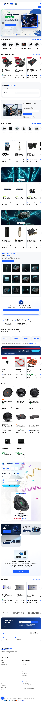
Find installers (27, 113)
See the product (24, 518)
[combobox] (19, 7)
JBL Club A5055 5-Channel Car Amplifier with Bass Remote (34, 426)
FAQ (22, 671)
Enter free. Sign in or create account (11, 485)
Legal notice (33, 698)
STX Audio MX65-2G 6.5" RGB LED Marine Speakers (19, 71)
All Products (3, 662)
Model (28, 90)
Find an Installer (24, 675)
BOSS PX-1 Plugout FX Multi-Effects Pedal (6, 155)
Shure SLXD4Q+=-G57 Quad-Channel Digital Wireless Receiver (19, 198)
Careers (2, 683)
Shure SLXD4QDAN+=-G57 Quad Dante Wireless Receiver (7, 198)
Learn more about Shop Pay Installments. (27, 573)
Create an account (21, 310)
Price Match (24, 669)
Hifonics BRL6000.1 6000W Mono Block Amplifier (7, 596)
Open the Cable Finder (8, 260)
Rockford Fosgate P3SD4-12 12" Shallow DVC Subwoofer (34, 402)
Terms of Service (4, 687)
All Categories (3, 666)
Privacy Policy (3, 685)
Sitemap (2, 689)
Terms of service (9, 698)
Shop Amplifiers (27, 531)
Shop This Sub (9, 28)
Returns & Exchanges (25, 666)
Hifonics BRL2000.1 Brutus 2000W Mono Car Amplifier (32, 596)
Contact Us (24, 662)
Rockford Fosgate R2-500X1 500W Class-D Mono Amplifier (7, 450)
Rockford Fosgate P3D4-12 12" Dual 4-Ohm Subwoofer (21, 402)
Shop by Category (4, 664)
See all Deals (35, 350)
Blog (2, 681)
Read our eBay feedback (32, 343)
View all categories (36, 39)
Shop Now (21, 571)
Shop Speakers (6, 542)
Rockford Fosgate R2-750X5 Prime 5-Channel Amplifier (21, 450)
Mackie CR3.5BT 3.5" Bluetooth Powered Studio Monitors (32, 155)
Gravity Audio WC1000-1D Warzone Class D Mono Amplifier (32, 71)
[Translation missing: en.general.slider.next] (40, 45)
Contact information (27, 698)
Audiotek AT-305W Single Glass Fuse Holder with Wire (19, 371)
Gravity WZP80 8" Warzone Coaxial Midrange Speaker (7, 71)
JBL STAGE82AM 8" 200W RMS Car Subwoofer (7, 402)
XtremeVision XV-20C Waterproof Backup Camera (6, 371)
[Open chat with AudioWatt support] (2, 698)
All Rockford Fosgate (10, 31)
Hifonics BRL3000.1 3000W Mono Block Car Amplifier (20, 596)
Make (16, 90)
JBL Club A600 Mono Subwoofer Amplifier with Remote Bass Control (20, 426)
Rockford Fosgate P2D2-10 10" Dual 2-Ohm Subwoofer (7, 426)
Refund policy (15, 698)
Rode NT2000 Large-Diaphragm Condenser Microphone (31, 241)
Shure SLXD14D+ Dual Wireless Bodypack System (32, 198)
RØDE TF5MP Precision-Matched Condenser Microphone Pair (6, 241)
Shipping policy (20, 698)
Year (4, 90)
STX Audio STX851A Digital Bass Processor (32, 371)
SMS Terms (3, 691)
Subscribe (35, 622)
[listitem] (11, 269)
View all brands (37, 608)
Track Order (24, 664)
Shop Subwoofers (6, 531)
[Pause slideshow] (25, 34)
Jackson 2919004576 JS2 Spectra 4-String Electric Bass (19, 155)
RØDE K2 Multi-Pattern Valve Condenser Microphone (19, 241)
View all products (36, 54)
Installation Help (24, 673)
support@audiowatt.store (28, 681)
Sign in (21, 313)
